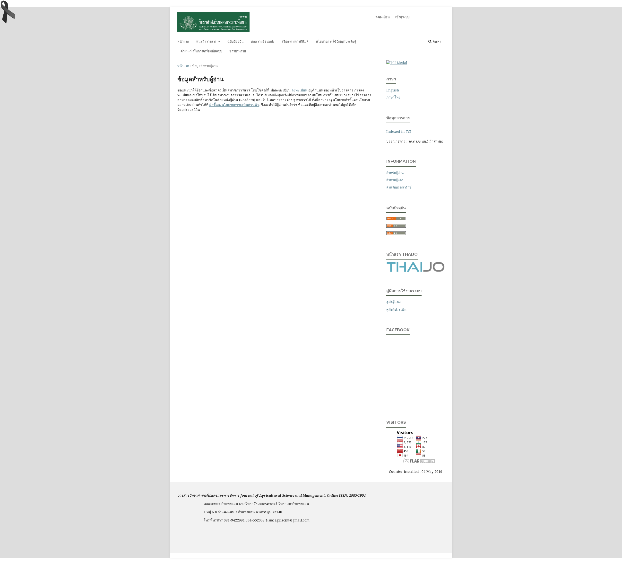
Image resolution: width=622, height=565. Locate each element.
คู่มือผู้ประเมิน (396, 309)
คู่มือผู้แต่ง (393, 302)
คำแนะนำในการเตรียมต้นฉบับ (201, 51)
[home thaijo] (415, 270)
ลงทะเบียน (382, 17)
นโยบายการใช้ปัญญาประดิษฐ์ (336, 41)
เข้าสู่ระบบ (402, 17)
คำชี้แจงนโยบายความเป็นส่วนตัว (234, 104)
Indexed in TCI (398, 131)
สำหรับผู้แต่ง (394, 180)
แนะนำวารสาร (206, 41)
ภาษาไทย (393, 97)
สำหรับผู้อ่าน (395, 172)
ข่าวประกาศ (237, 51)
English (392, 90)
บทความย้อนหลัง (262, 41)
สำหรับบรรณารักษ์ (399, 187)
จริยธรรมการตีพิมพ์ (295, 41)
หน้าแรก (183, 41)
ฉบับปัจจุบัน (235, 41)
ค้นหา (436, 41)
